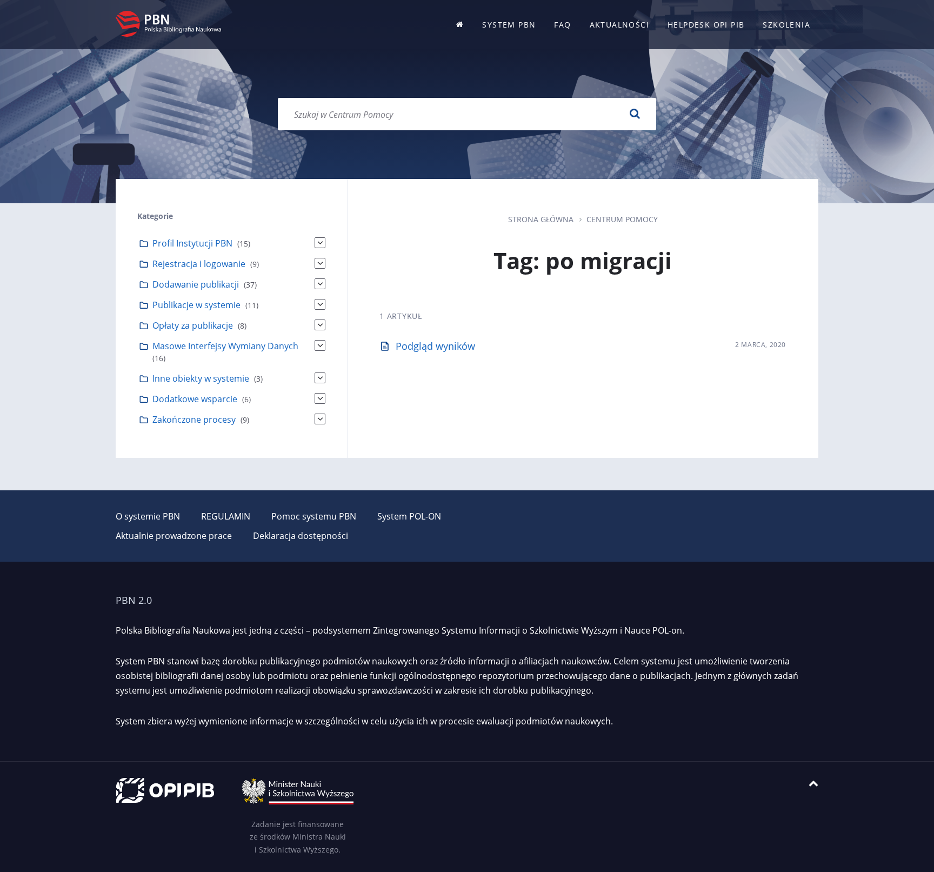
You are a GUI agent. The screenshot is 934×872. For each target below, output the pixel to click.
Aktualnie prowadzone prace (174, 536)
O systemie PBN (148, 516)
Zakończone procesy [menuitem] (194, 419)
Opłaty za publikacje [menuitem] (192, 325)
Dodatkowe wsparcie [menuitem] (194, 399)
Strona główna (540, 219)
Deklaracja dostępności (300, 536)
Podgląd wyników (435, 346)
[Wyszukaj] (634, 114)
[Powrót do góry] (813, 783)
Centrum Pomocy (622, 219)
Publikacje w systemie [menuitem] (196, 305)
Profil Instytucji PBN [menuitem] (192, 243)
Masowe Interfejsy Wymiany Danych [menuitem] (225, 346)
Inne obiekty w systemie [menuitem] (200, 378)
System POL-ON (409, 516)
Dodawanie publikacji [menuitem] (195, 284)
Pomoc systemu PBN (313, 516)
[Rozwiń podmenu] (320, 242)
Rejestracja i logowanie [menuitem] (198, 264)
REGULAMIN (225, 516)
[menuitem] (460, 24)
